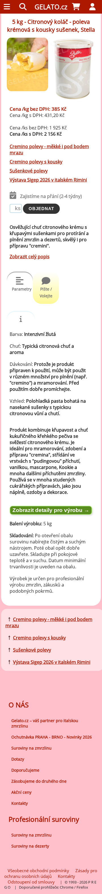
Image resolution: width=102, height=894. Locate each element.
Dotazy (17, 759)
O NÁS (18, 704)
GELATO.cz (51, 7)
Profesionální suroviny (43, 819)
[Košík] (77, 7)
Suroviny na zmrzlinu (31, 748)
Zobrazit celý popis (30, 256)
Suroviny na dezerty (30, 846)
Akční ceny (21, 792)
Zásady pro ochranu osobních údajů (50, 873)
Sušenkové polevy (29, 171)
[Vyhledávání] (24, 7)
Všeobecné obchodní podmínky (38, 870)
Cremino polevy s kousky (36, 162)
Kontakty (19, 803)
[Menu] (8, 7)
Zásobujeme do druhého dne (39, 781)
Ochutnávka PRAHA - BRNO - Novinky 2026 (51, 737)
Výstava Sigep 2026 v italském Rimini (48, 180)
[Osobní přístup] (94, 7)
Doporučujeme (25, 770)
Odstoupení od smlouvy (31, 882)
